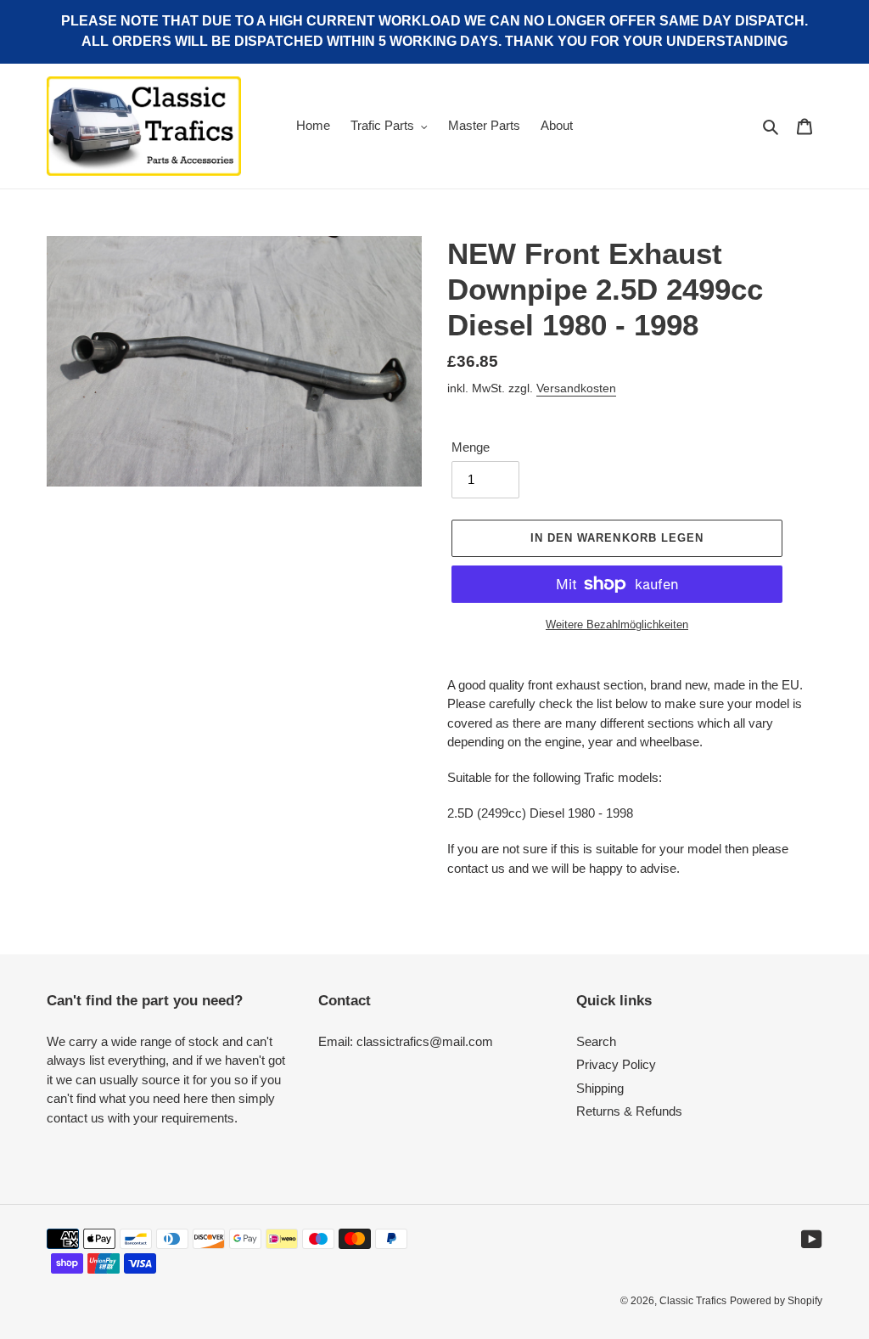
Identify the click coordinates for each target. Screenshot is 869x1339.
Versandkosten (576, 388)
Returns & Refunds (629, 1111)
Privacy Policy (616, 1064)
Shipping (600, 1088)
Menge (470, 447)
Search (596, 1041)
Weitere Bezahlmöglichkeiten (617, 624)
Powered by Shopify (776, 1301)
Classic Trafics (692, 1301)
